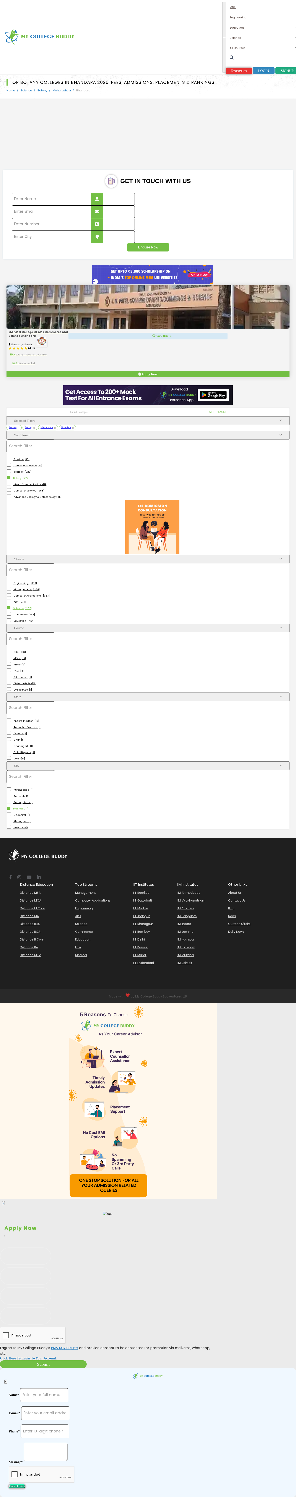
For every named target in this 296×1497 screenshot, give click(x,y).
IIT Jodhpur (141, 916)
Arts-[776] (19, 602)
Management (85, 892)
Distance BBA (30, 924)
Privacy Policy (64, 1348)
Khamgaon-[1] (22, 821)
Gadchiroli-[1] (22, 815)
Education (237, 28)
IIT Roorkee (141, 892)
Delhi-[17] (19, 758)
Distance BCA (30, 931)
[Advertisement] (148, 137)
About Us (235, 892)
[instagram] (19, 877)
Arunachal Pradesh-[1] (27, 727)
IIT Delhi (139, 939)
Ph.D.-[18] (18, 671)
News (232, 916)
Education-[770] (23, 621)
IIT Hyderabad (143, 963)
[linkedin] (39, 877)
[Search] (261, 58)
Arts (78, 916)
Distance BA (29, 947)
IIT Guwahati (142, 900)
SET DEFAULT (217, 412)
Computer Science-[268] (28, 490)
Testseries (239, 70)
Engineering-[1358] (25, 583)
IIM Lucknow (186, 947)
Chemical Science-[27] (27, 465)
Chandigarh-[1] (23, 746)
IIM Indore (184, 924)
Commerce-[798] (24, 614)
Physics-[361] (21, 459)
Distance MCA (30, 900)
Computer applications (92, 900)
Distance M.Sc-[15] (24, 683)
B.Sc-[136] (19, 652)
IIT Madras (140, 908)
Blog (231, 908)
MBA (233, 7)
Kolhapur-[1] (21, 827)
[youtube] (29, 877)
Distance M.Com (32, 908)
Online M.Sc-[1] (22, 689)
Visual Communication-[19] (30, 484)
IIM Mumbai (185, 955)
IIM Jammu (185, 931)
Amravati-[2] (21, 796)
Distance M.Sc (30, 955)
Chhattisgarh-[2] (24, 752)
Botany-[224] (21, 478)
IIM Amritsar (185, 908)
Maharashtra (62, 90)
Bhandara (66, 427)
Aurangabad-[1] (23, 789)
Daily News (236, 931)
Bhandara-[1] (21, 808)
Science (235, 38)
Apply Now (149, 374)
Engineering (238, 17)
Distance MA (29, 916)
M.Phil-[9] (19, 664)
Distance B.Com (32, 939)
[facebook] (10, 877)
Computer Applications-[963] (31, 595)
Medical (81, 955)
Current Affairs (239, 924)
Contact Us (236, 900)
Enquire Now (148, 247)
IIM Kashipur (185, 939)
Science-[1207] (22, 608)
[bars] (224, 37)
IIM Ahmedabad (188, 892)
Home (11, 90)
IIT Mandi (139, 955)
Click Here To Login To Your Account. (28, 1358)
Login (263, 71)
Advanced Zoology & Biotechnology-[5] (37, 497)
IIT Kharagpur (143, 924)
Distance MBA (30, 892)
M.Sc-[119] (19, 658)
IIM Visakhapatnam (191, 900)
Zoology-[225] (22, 472)
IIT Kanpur (140, 947)
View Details (163, 335)
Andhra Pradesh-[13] (26, 721)
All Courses (238, 48)
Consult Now (17, 1486)
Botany (42, 90)
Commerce (84, 931)
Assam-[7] (20, 733)
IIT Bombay (141, 931)
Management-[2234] (26, 589)
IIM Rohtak (184, 963)
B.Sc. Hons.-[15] (22, 677)
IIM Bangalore (187, 916)
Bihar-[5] (18, 739)
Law (78, 947)
